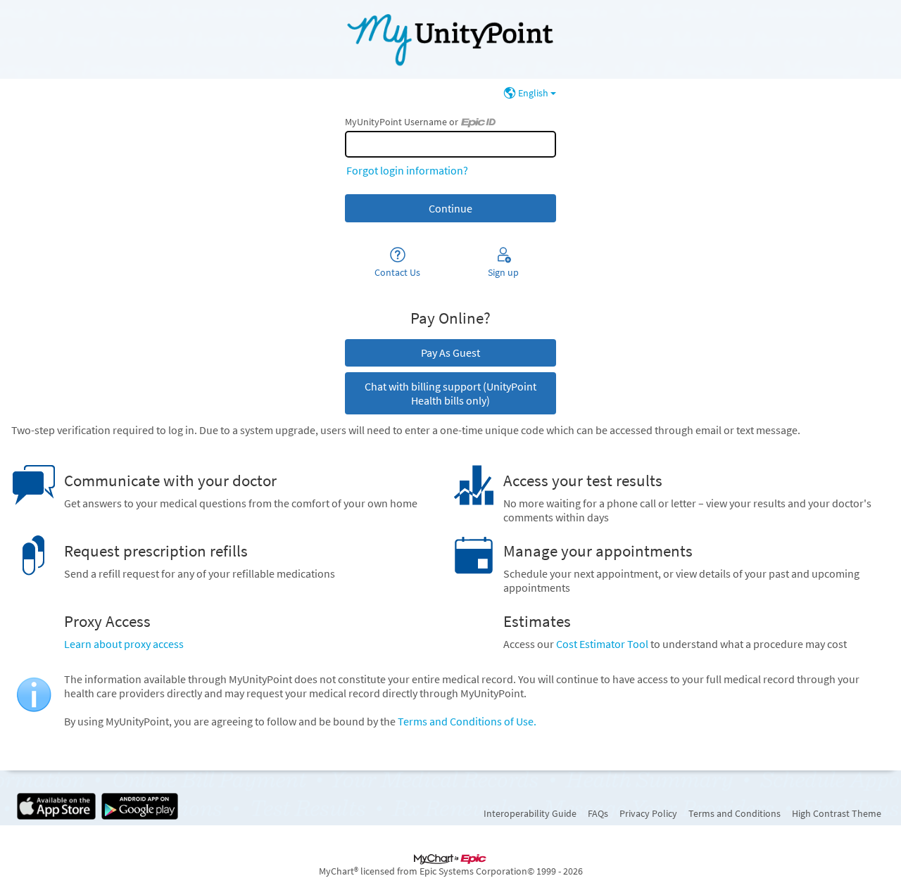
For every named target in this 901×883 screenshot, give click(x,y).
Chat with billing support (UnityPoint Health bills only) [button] (450, 393)
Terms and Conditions (734, 813)
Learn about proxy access (124, 644)
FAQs (598, 813)
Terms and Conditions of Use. (467, 721)
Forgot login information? (407, 170)
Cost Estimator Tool (602, 644)
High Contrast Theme (836, 813)
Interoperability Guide (530, 813)
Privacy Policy (648, 813)
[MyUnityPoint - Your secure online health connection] (450, 39)
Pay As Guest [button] (450, 352)
